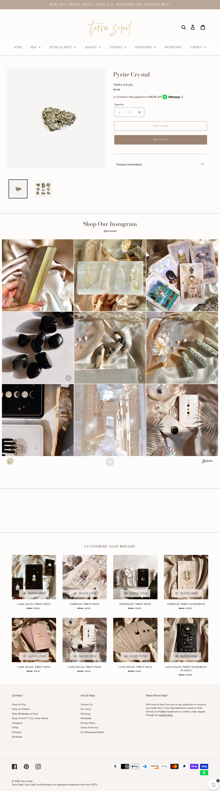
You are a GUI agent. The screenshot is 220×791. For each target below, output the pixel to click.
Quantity (119, 104)
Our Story (86, 709)
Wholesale (86, 718)
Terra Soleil (26, 781)
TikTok (15, 727)
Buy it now (160, 140)
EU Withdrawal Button (92, 732)
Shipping (85, 713)
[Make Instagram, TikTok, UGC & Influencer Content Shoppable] (208, 462)
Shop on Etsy (19, 704)
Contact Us (87, 704)
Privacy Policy (88, 723)
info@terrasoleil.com (168, 711)
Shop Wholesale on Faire (25, 713)
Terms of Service (89, 727)
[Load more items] (110, 462)
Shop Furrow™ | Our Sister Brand (30, 718)
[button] (38, 275)
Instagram (17, 723)
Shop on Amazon (21, 709)
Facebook (17, 736)
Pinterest (16, 732)
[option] (18, 189)
